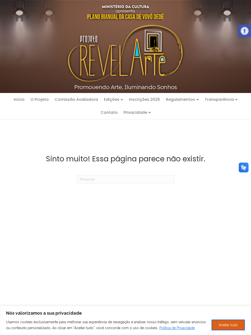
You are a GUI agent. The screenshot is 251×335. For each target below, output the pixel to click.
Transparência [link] (219, 99)
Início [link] (19, 99)
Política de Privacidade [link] (177, 328)
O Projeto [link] (39, 99)
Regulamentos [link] (180, 99)
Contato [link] (109, 112)
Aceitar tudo (228, 325)
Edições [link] (111, 99)
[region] (125, 320)
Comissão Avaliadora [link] (76, 99)
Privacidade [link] (135, 112)
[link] (244, 31)
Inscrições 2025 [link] (144, 99)
